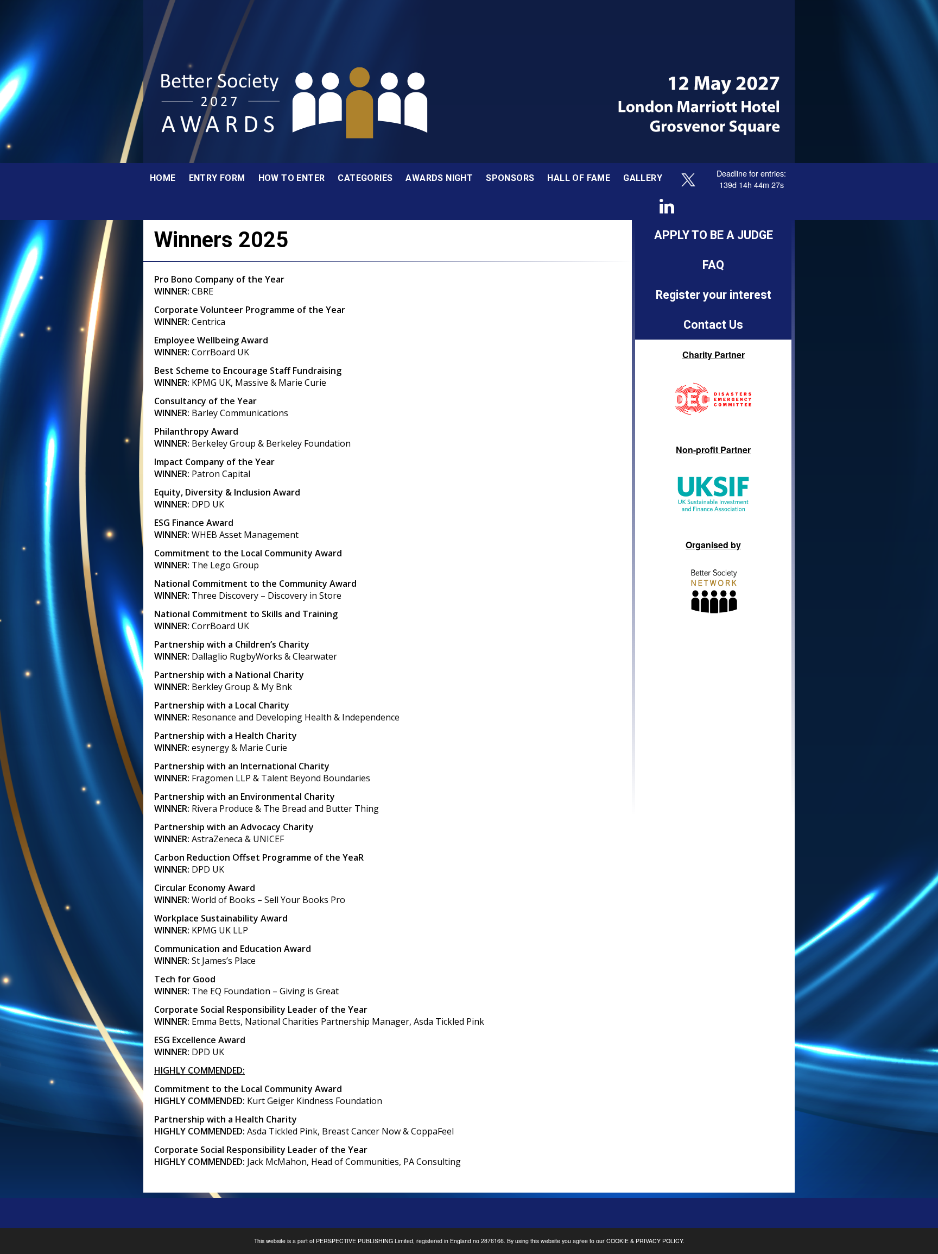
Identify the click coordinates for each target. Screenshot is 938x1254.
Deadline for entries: (751, 173)
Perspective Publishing (354, 1241)
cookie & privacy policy (644, 1241)
